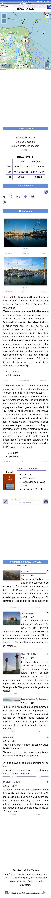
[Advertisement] (25, 97)
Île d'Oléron (25, 150)
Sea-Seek (25, 1)
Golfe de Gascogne (25, 142)
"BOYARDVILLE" (25, 501)
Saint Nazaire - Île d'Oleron (25, 146)
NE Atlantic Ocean (25, 137)
